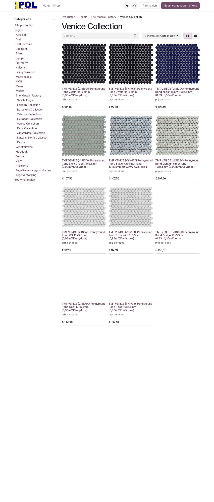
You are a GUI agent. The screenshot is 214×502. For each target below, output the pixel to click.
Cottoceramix (24, 44)
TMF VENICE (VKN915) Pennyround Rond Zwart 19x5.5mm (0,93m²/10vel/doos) (130, 92)
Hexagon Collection (29, 119)
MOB (19, 81)
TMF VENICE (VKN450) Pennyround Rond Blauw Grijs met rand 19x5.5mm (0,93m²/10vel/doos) (131, 163)
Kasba (21, 142)
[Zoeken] (135, 36)
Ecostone (22, 48)
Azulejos (21, 34)
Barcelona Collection (30, 109)
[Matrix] (187, 36)
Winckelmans (24, 147)
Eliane (19, 53)
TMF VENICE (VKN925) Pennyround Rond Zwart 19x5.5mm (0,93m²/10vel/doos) (83, 92)
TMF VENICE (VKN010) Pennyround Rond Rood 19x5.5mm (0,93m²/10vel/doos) (130, 307)
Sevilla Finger (25, 100)
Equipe (20, 58)
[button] (134, 5)
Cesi (18, 39)
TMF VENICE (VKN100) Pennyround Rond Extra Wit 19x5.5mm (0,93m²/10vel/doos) (130, 235)
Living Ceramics (25, 72)
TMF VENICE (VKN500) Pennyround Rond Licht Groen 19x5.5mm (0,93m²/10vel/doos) (83, 163)
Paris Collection (27, 128)
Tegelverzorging (26, 175)
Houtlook (22, 151)
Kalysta (20, 67)
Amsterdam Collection (31, 133)
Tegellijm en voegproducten (33, 170)
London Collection (28, 105)
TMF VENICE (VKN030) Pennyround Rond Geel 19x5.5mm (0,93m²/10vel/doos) (83, 307)
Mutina (20, 90)
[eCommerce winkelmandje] (126, 5)
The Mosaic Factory (28, 95)
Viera (19, 161)
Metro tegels (24, 76)
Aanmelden (149, 5)
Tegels (18, 30)
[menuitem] (46, 5)
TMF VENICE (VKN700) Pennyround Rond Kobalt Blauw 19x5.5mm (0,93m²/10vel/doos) (177, 92)
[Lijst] (195, 36)
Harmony (22, 62)
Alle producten (23, 25)
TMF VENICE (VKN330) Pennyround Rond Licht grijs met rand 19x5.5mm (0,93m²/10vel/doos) (177, 163)
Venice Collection (28, 123)
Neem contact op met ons (180, 5)
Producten (68, 17)
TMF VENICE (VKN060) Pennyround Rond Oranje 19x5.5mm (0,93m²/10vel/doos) (177, 235)
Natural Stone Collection (32, 137)
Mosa (19, 86)
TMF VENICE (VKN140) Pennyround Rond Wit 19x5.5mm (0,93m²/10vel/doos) (83, 235)
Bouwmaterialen (24, 179)
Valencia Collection (29, 114)
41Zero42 (22, 165)
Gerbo (20, 156)
